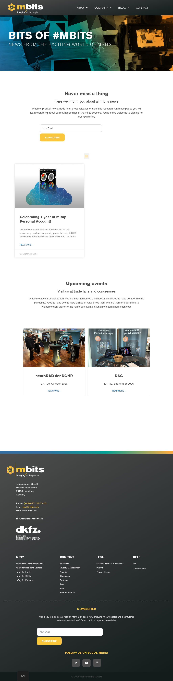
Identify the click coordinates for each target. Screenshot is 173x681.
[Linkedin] (76, 663)
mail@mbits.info (31, 506)
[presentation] (27, 363)
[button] (86, 156)
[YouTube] (86, 663)
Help (136, 557)
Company (101, 7)
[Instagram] (97, 663)
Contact (142, 7)
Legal (100, 557)
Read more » (26, 245)
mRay (80, 7)
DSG (54, 376)
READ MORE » (54, 391)
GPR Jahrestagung (118, 376)
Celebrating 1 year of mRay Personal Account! (43, 219)
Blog (122, 7)
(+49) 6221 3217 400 (35, 503)
